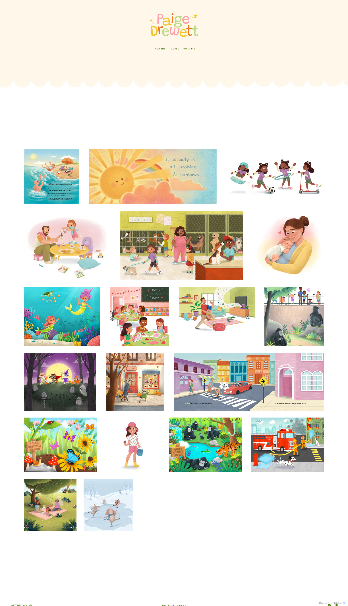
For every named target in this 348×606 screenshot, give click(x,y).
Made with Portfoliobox (330, 602)
